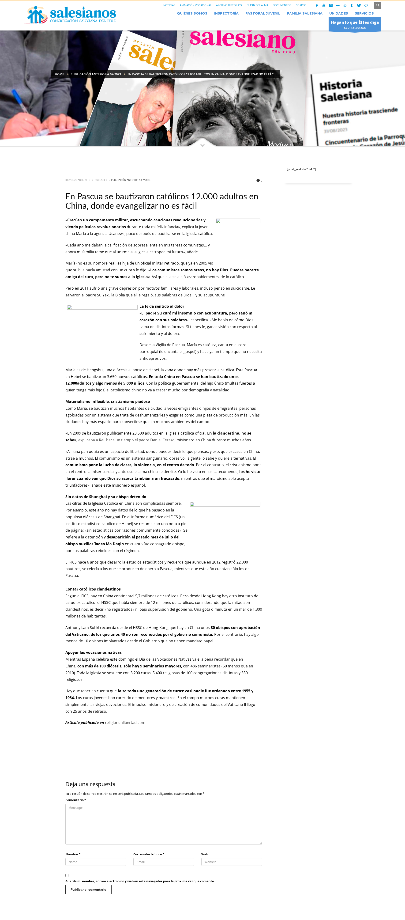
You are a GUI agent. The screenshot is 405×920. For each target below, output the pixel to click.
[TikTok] (352, 5)
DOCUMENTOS (282, 5)
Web (204, 854)
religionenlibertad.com (125, 722)
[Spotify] (366, 5)
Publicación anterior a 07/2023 (130, 180)
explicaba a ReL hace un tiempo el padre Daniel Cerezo (126, 440)
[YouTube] (323, 5)
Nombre (72, 854)
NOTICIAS (169, 5)
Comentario (75, 800)
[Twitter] (359, 5)
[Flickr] (337, 5)
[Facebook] (316, 5)
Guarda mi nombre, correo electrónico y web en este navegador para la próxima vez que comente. (140, 881)
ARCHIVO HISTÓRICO (229, 5)
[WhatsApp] (345, 5)
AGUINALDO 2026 (355, 24)
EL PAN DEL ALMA (257, 5)
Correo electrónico (148, 854)
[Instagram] (330, 5)
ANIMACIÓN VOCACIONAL (195, 5)
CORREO (301, 5)
